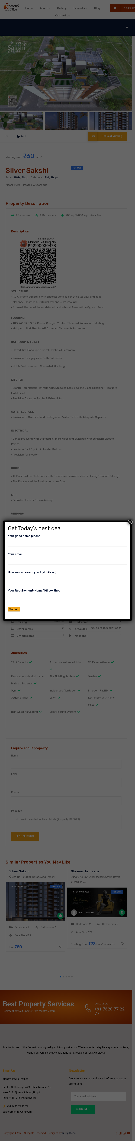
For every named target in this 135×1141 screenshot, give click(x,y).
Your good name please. (24, 536)
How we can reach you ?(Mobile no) (32, 572)
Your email (15, 554)
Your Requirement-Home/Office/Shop (34, 590)
